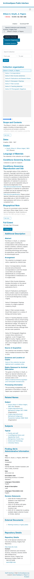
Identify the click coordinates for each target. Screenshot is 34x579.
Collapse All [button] (7, 229)
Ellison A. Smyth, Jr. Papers (11, 70)
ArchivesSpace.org (23, 573)
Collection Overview (11, 37)
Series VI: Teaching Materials (13, 86)
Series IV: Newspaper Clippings (14, 81)
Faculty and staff (13, 433)
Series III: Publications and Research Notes (18, 78)
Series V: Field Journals (12, 83)
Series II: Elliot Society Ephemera (15, 76)
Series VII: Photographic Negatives (15, 89)
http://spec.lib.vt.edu (11, 547)
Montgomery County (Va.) (16, 439)
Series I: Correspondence (12, 73)
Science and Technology (15, 441)
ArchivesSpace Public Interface (16, 3)
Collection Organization (12, 40)
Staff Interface (9, 573)
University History (13, 443)
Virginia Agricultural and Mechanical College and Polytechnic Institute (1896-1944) (18, 416)
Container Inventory (10, 43)
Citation (14, 24)
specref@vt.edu (11, 562)
